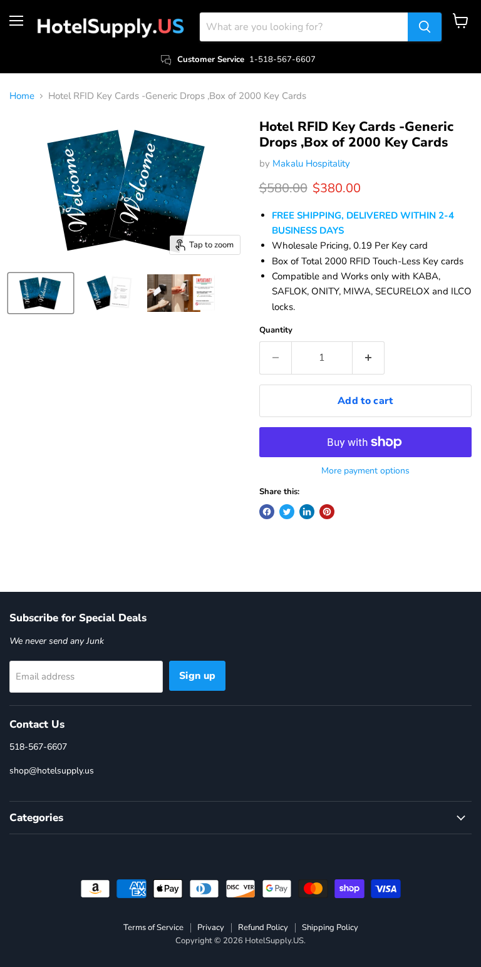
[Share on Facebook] (266, 511)
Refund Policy (263, 927)
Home (21, 96)
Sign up (197, 676)
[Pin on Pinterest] (326, 511)
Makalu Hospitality (311, 163)
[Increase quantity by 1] (369, 357)
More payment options (365, 471)
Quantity (275, 330)
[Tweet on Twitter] (286, 511)
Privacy (210, 927)
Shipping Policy (330, 927)
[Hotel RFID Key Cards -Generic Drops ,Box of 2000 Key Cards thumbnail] (40, 293)
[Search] (425, 27)
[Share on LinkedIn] (306, 511)
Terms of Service (153, 927)
